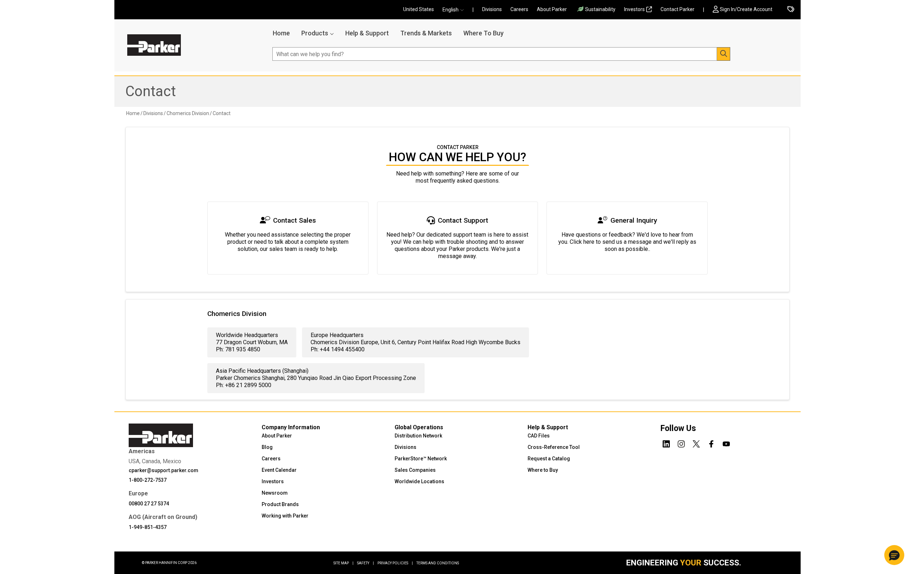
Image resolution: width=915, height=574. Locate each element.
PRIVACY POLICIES (395, 563)
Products (314, 33)
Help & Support (367, 33)
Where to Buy (543, 470)
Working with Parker (285, 516)
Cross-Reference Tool (554, 447)
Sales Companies (415, 470)
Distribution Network (418, 436)
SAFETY (365, 563)
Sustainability (600, 9)
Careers (519, 9)
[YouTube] (726, 443)
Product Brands (280, 504)
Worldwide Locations (419, 481)
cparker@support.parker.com (163, 470)
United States (418, 9)
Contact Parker (677, 9)
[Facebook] (711, 443)
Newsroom (275, 493)
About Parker (552, 9)
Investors (634, 9)
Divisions (492, 9)
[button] (455, 10)
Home (281, 33)
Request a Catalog (549, 458)
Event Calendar (279, 470)
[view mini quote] (790, 9)
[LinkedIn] (666, 443)
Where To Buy (483, 33)
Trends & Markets (426, 33)
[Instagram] (681, 443)
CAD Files (539, 436)
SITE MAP (343, 563)
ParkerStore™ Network (421, 458)
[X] (696, 443)
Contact (150, 91)
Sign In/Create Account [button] (746, 9)
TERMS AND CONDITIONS (437, 563)
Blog (267, 447)
